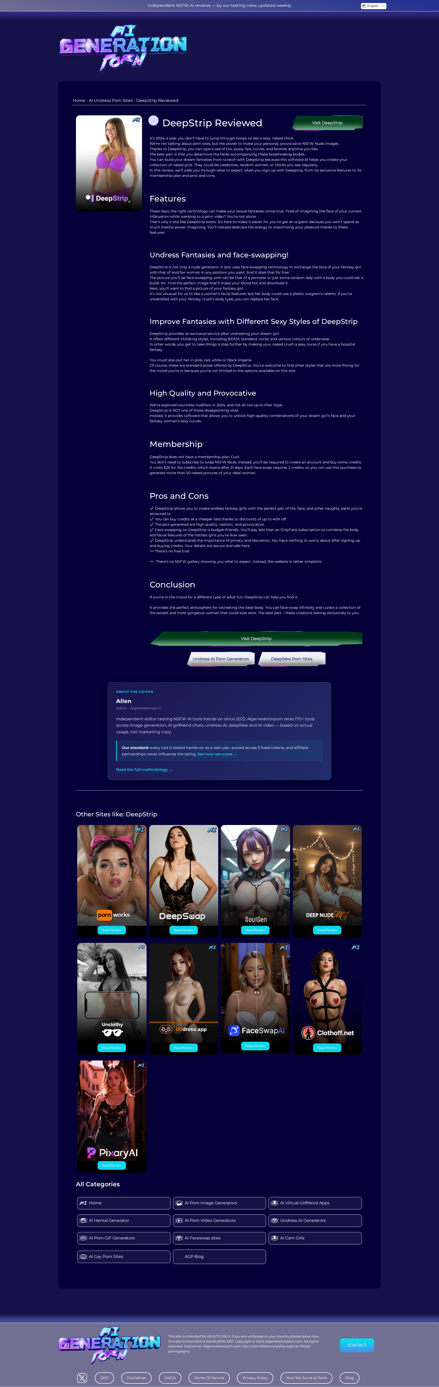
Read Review (112, 930)
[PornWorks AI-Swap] (112, 875)
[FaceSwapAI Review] (255, 992)
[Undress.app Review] (183, 992)
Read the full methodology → (144, 769)
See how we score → (217, 754)
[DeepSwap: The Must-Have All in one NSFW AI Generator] (183, 875)
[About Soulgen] (255, 875)
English (372, 6)
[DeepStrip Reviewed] (109, 163)
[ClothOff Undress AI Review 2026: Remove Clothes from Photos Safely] (327, 992)
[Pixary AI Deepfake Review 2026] (112, 1110)
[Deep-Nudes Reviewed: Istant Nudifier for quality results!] (327, 875)
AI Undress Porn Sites (111, 100)
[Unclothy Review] (112, 992)
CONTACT (357, 1345)
